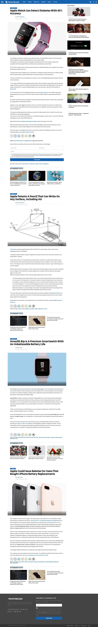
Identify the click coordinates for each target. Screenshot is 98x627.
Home (24, 2)
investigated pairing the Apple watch (30, 121)
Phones (30, 2)
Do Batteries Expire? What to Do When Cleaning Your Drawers (18, 457)
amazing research (43, 92)
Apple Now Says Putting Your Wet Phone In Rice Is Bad (37, 328)
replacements (14, 562)
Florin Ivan (19, 347)
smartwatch (14, 438)
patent (32, 308)
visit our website (39, 155)
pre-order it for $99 (24, 423)
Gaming (43, 2)
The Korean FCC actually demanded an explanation (44, 520)
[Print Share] (33, 135)
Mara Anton (20, 477)
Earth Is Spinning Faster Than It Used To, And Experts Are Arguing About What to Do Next (37, 184)
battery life (42, 437)
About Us (77, 625)
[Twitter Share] (15, 135)
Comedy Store (24, 609)
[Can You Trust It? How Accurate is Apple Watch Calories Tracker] (37, 455)
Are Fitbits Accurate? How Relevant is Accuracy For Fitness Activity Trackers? (55, 458)
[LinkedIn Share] (18, 135)
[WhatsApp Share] (26, 135)
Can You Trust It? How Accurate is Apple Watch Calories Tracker (37, 457)
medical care (34, 163)
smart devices (39, 308)
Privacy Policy (70, 625)
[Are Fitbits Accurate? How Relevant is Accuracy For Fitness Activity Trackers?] (55, 455)
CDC (11, 107)
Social (49, 2)
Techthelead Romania (13, 609)
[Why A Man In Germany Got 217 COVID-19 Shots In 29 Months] (55, 180)
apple (20, 163)
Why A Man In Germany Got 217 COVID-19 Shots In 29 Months (54, 183)
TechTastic (13, 249)
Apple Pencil (55, 293)
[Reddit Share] (22, 135)
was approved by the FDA (26, 132)
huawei (52, 437)
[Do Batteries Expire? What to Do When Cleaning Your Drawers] (18, 455)
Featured (30, 561)
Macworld (13, 89)
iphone (36, 561)
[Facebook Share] (11, 135)
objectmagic (58, 437)
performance (50, 561)
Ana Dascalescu (21, 16)
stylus (45, 308)
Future (55, 2)
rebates (56, 561)
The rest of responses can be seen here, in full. (35, 555)
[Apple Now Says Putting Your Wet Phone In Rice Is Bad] (37, 325)
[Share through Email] (29, 135)
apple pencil (26, 308)
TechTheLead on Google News (22, 140)
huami (48, 437)
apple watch (26, 163)
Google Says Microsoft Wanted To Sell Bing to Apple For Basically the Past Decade (18, 329)
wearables (45, 163)
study (40, 163)
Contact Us (83, 625)
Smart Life (36, 2)
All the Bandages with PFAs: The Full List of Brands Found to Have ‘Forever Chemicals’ (18, 184)
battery (36, 437)
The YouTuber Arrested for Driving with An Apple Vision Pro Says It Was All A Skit (55, 319)
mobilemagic (41, 561)
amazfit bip (22, 437)
